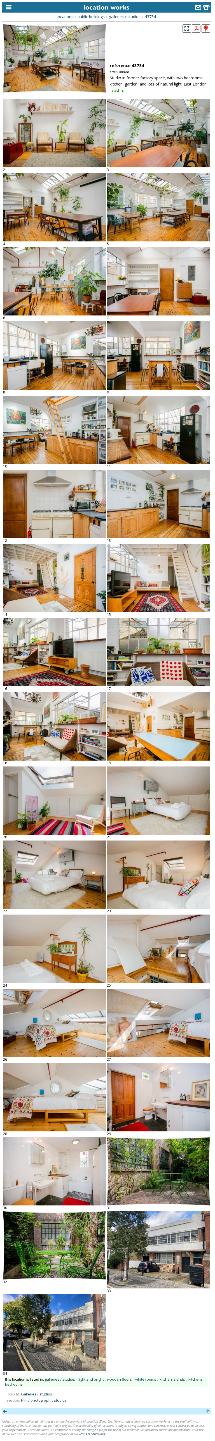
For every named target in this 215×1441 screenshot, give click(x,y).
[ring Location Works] (206, 8)
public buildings (91, 16)
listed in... (117, 90)
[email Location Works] (198, 8)
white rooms (145, 1379)
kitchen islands (172, 1379)
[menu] (7, 7)
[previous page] (5, 1411)
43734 (150, 16)
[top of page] (208, 1411)
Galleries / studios (36, 1394)
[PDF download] (196, 31)
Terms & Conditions (92, 1434)
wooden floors (119, 1379)
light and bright (91, 1379)
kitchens (195, 1379)
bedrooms (14, 1384)
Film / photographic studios (44, 1400)
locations (65, 16)
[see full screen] (187, 28)
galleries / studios (125, 16)
